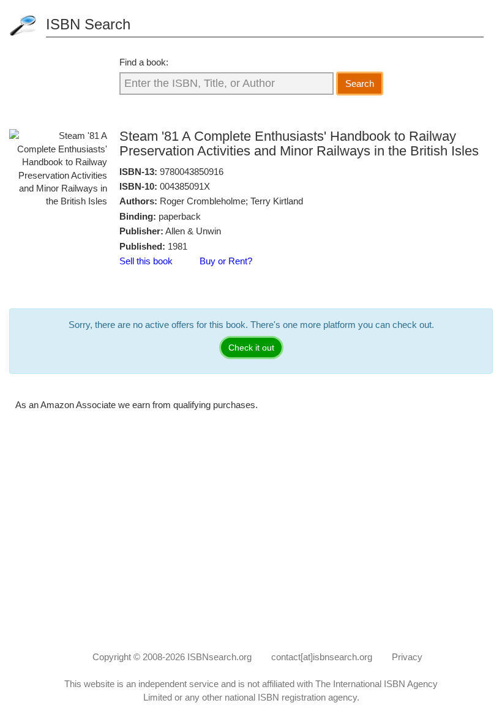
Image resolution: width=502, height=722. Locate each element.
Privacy (407, 657)
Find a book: (143, 62)
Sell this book (146, 261)
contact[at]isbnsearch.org (321, 657)
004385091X (185, 186)
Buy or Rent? (226, 261)
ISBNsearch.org (219, 657)
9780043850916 (191, 171)
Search (359, 83)
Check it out (251, 347)
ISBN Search (88, 24)
